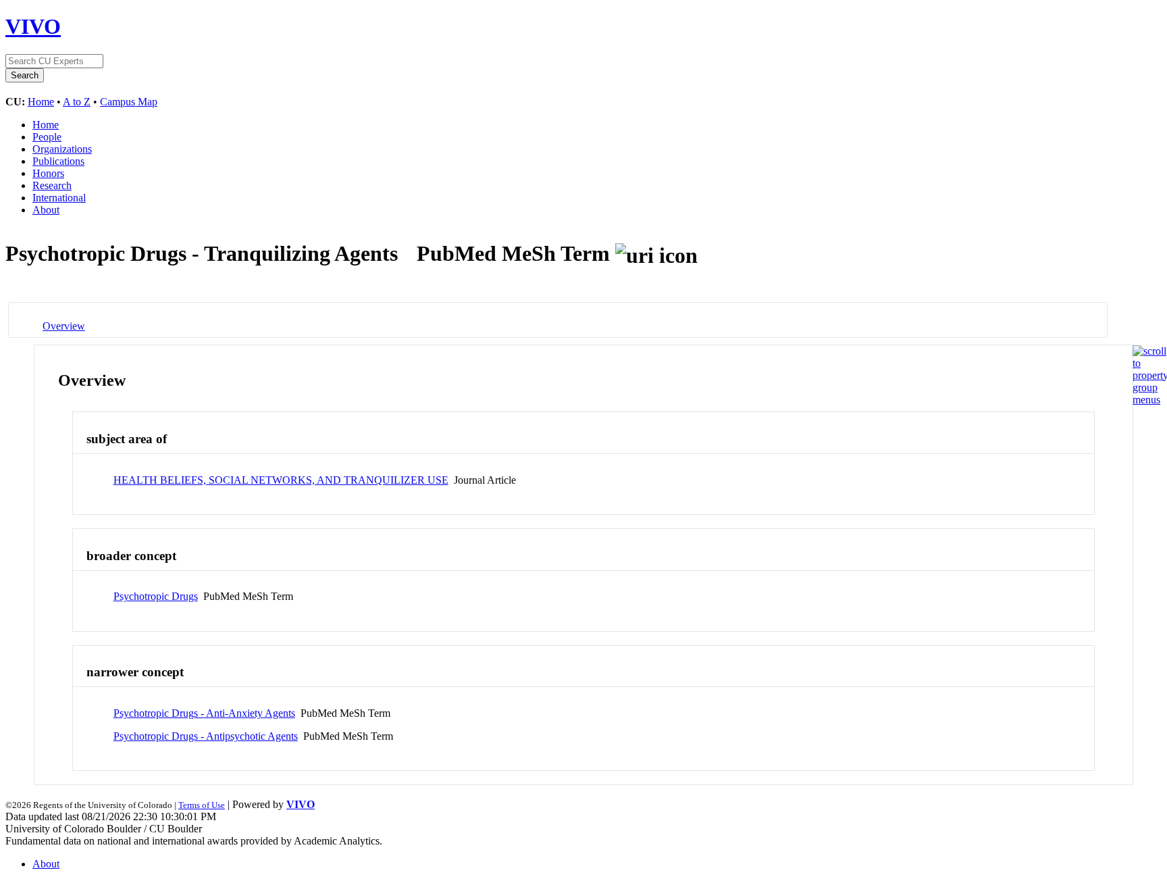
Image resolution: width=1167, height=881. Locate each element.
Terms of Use (201, 805)
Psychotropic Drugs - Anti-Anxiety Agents (204, 713)
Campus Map (128, 101)
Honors (48, 173)
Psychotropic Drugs (155, 596)
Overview (64, 326)
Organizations (62, 149)
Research (52, 185)
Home (41, 101)
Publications (58, 161)
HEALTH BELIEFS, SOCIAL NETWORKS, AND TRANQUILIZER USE (280, 480)
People (46, 137)
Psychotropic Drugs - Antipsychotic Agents (205, 736)
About (45, 210)
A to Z (76, 101)
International (59, 197)
